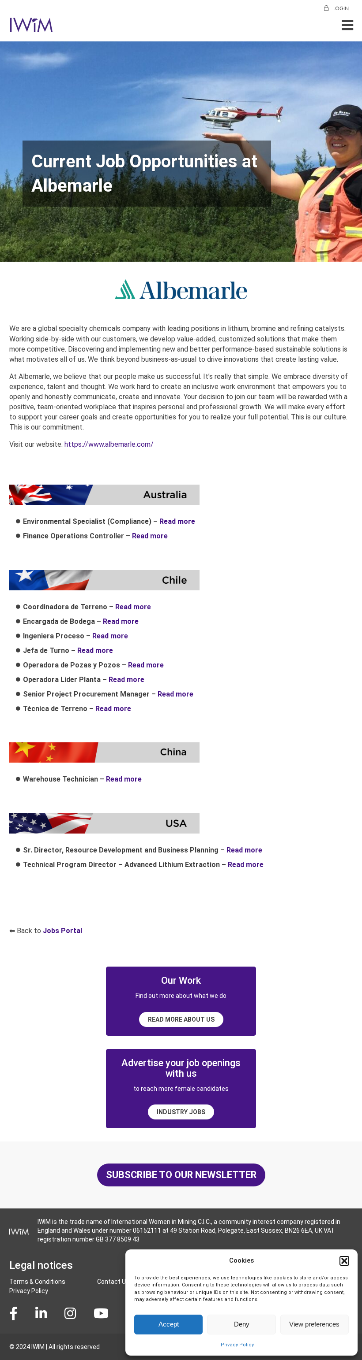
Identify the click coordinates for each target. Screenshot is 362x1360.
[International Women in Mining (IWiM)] (31, 27)
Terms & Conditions (37, 1281)
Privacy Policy (237, 1345)
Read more (177, 521)
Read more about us (181, 1019)
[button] (344, 1260)
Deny (241, 1324)
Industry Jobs (181, 1111)
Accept (168, 1324)
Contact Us (113, 1281)
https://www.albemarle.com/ (109, 444)
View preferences (314, 1324)
